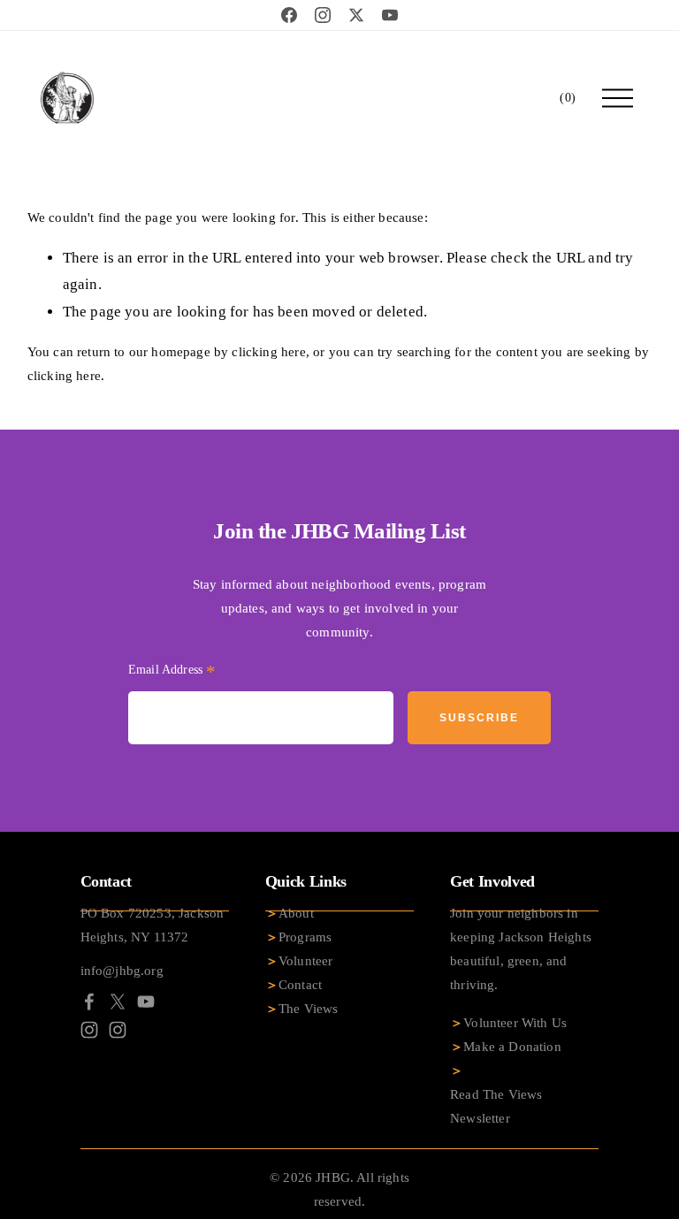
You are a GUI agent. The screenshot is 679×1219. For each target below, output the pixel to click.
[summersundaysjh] (117, 1030)
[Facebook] (89, 1001)
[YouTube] (146, 1001)
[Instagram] (89, 1030)
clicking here (268, 352)
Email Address (172, 671)
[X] (117, 1001)
